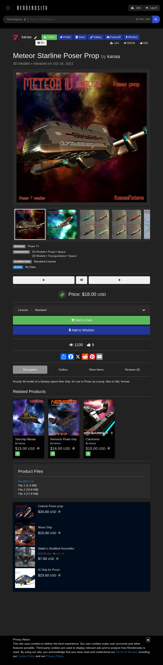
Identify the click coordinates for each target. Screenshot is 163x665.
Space (62, 251)
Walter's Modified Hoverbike (56, 548)
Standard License (45, 261)
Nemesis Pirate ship (63, 439)
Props (51, 251)
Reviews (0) (132, 369)
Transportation (57, 255)
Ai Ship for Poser (49, 569)
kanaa (113, 56)
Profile (66, 37)
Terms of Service (126, 652)
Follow (51, 37)
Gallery (97, 37)
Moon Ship (45, 527)
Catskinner (93, 439)
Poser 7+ (33, 246)
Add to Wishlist (82, 330)
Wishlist (132, 37)
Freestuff (115, 37)
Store (81, 37)
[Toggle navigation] (8, 7)
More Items (96, 369)
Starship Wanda (25, 439)
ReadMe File (26, 481)
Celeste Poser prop (50, 506)
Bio (42, 42)
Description (30, 369)
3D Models (39, 251)
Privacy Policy (54, 656)
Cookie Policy (26, 656)
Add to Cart (83, 320)
